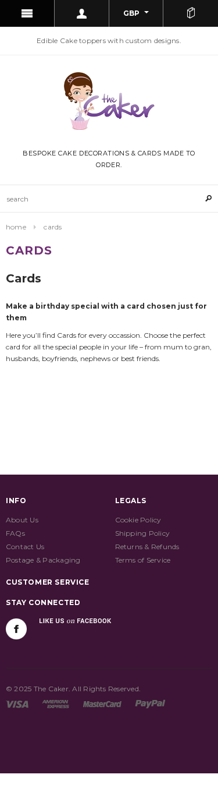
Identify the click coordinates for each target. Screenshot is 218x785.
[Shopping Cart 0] (190, 13)
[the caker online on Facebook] (16, 628)
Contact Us (25, 546)
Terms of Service (143, 560)
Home (16, 226)
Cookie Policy (138, 519)
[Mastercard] (102, 703)
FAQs (15, 533)
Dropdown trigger (82, 13)
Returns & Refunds (147, 546)
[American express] (55, 703)
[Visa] (17, 703)
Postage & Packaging (43, 560)
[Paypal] (150, 703)
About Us (22, 519)
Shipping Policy (142, 533)
